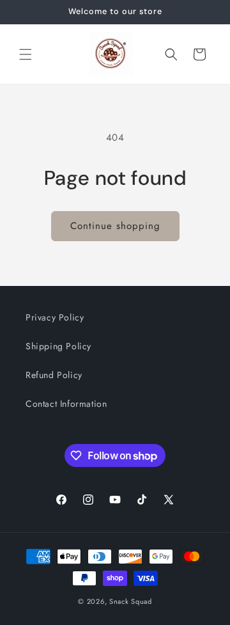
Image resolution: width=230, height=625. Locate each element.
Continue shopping (115, 226)
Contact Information (66, 403)
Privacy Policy (55, 317)
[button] (26, 54)
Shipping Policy (58, 346)
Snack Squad (130, 601)
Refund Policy (54, 374)
